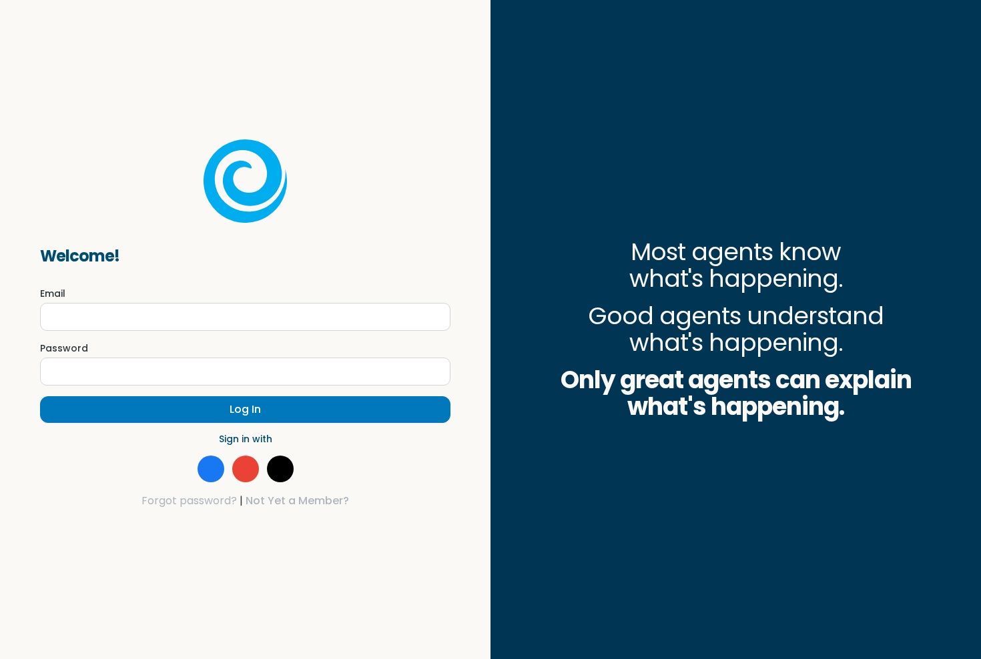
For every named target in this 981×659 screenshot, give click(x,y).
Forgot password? (189, 500)
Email (52, 293)
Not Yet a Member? (297, 500)
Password (64, 348)
